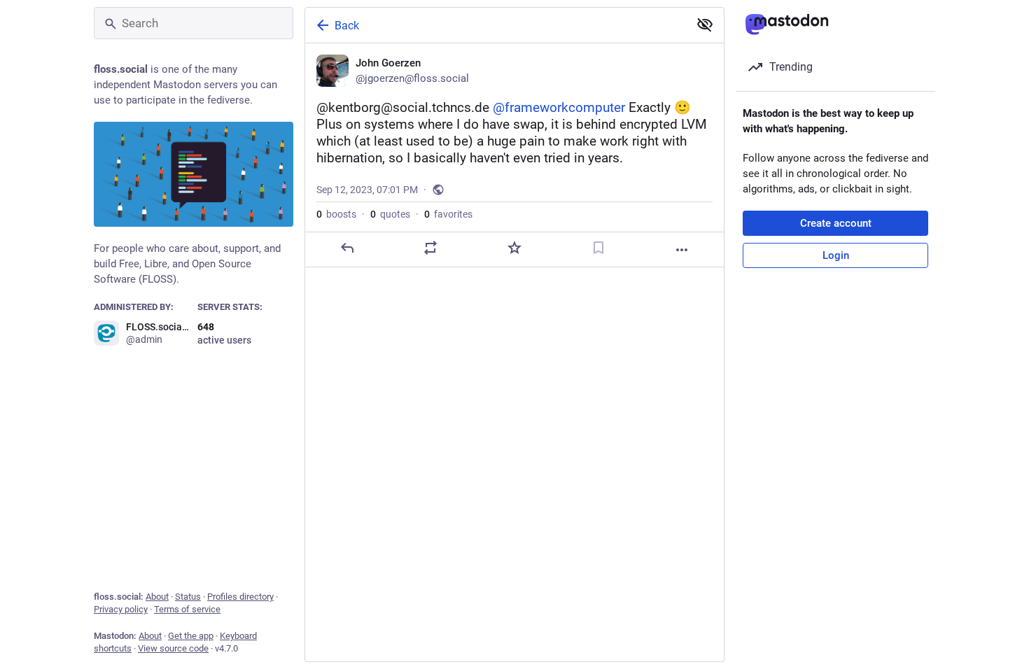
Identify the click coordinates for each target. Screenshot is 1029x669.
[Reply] (347, 247)
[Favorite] (514, 247)
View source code (173, 648)
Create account (836, 223)
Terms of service (187, 609)
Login (835, 255)
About (157, 596)
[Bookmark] (598, 247)
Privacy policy (121, 609)
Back (347, 25)
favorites (448, 214)
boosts (336, 214)
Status (188, 596)
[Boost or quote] (430, 247)
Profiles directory (240, 596)
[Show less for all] (705, 24)
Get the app (191, 636)
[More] (681, 249)
